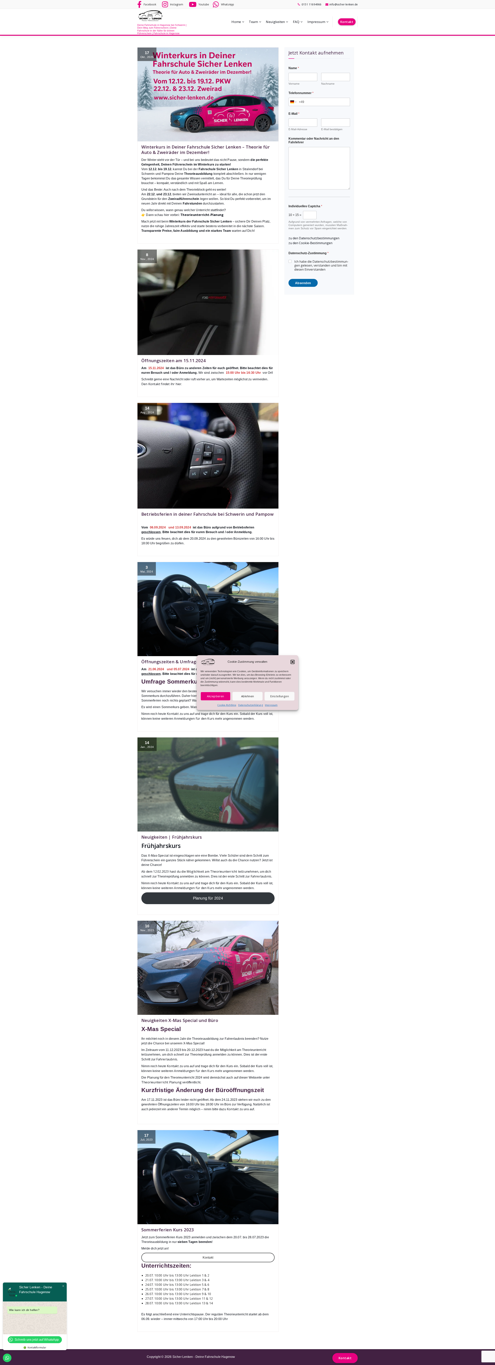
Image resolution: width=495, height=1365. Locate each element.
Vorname (294, 83)
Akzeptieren (215, 696)
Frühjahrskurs (161, 846)
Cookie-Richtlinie (226, 705)
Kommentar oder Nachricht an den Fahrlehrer (313, 140)
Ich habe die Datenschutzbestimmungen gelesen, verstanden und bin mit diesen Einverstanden (321, 266)
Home (236, 22)
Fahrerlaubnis (261, 876)
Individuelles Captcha (305, 206)
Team (253, 22)
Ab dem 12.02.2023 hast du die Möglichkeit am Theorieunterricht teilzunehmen (199, 871)
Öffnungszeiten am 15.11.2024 (173, 360)
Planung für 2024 (208, 898)
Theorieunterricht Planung (161, 1082)
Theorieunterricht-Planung (202, 215)
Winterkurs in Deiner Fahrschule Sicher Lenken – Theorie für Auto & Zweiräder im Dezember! (205, 149)
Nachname (328, 83)
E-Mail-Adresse (297, 129)
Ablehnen (247, 696)
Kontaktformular (37, 1347)
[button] (292, 662)
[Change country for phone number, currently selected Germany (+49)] (293, 102)
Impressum (271, 705)
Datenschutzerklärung (250, 705)
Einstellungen (279, 696)
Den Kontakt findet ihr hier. (161, 384)
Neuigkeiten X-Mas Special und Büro (179, 1020)
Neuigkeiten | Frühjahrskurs (171, 837)
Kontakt (346, 22)
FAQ (296, 22)
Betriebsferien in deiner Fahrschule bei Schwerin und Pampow (207, 514)
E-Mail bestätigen (331, 129)
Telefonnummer (300, 93)
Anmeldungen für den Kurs (194, 718)
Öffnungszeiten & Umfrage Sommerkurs (184, 661)
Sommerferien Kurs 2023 (167, 1229)
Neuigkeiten (275, 22)
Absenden (303, 283)
